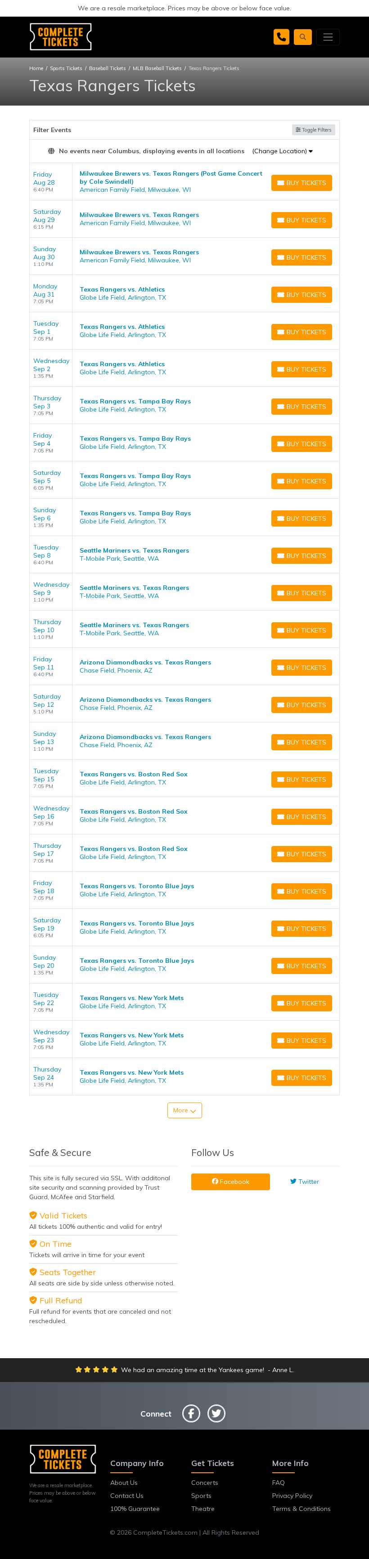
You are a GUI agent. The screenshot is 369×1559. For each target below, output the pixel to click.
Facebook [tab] (233, 1182)
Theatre (203, 1509)
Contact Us (127, 1496)
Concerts (204, 1483)
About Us (124, 1483)
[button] (303, 37)
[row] (184, 181)
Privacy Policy (292, 1496)
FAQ (278, 1483)
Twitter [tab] (308, 1182)
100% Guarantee (135, 1509)
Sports (201, 1496)
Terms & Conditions (301, 1509)
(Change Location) (280, 151)
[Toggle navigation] (328, 37)
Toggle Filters (316, 130)
